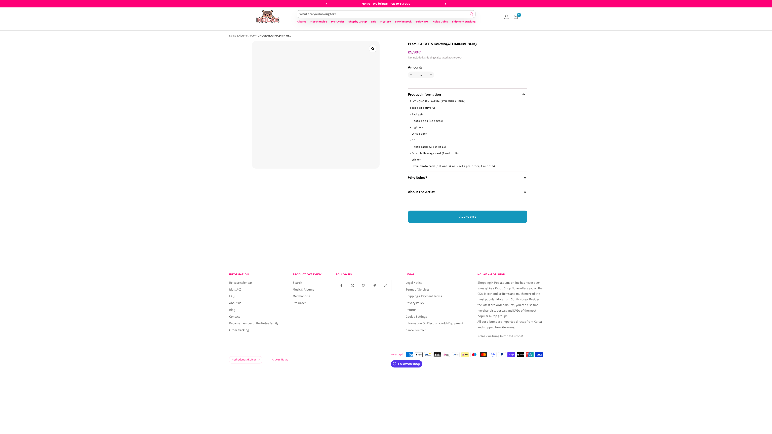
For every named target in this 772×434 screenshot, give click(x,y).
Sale (373, 21)
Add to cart (467, 217)
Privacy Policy (415, 303)
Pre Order (299, 303)
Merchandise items (497, 294)
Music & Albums (303, 289)
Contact (234, 316)
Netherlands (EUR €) (244, 360)
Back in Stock (403, 21)
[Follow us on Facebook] (341, 285)
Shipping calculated (436, 58)
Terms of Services (417, 289)
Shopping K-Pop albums (493, 282)
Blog (232, 310)
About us (235, 303)
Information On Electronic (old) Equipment (434, 323)
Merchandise (318, 21)
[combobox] (384, 14)
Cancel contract (416, 330)
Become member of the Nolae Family (253, 323)
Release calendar (240, 282)
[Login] (506, 16)
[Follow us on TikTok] (385, 285)
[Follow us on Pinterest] (374, 285)
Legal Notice (414, 282)
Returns (411, 310)
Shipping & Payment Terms (424, 296)
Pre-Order (337, 21)
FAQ (232, 296)
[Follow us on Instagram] (363, 285)
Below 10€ (422, 21)
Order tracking (239, 330)
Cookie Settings (416, 316)
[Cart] (515, 16)
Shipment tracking (463, 21)
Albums (301, 21)
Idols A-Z (235, 289)
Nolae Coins (440, 21)
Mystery (385, 21)
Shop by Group (357, 21)
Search (297, 282)
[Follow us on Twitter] (352, 285)
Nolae (232, 35)
